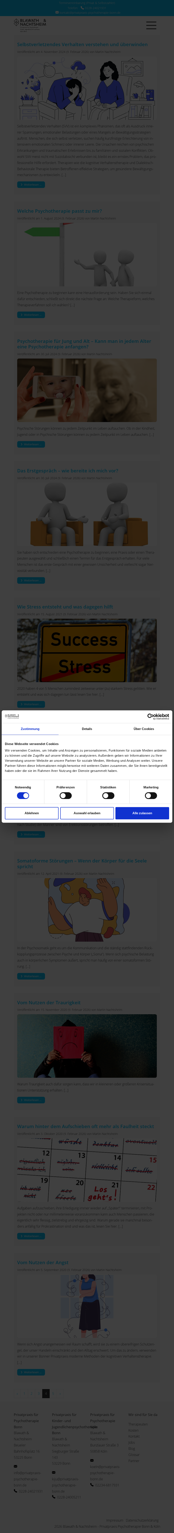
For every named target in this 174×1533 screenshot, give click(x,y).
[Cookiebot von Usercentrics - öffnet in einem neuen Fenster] (150, 716)
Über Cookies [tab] (144, 729)
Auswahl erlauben (87, 813)
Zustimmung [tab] (30, 729)
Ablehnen (32, 813)
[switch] (66, 795)
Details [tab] (87, 729)
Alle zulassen (142, 813)
